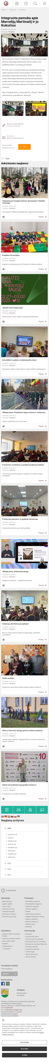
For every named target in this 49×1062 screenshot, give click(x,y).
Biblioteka (29, 927)
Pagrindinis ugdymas (32, 906)
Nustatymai (24, 1042)
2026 (9, 828)
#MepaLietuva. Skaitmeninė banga (15, 571)
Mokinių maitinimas (32, 921)
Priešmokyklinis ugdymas (34, 904)
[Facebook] (3, 984)
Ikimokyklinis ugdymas (33, 901)
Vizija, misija (6, 906)
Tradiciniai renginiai (8, 911)
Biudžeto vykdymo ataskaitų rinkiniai (11, 935)
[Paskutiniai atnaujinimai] (26, 3)
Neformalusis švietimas (33, 914)
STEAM (28, 911)
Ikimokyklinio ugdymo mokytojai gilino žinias (19, 360)
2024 (9, 869)
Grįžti (7, 158)
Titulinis (3, 10)
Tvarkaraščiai (11, 890)
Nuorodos (29, 934)
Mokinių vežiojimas (32, 919)
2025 (9, 863)
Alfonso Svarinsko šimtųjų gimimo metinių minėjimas (22, 730)
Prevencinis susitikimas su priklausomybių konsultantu (23, 465)
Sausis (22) (11, 857)
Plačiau (41, 217)
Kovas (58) (11, 851)
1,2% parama (6, 949)
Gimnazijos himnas (8, 909)
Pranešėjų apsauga (32, 946)
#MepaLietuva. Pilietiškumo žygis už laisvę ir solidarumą (23, 412)
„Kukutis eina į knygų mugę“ (12, 308)
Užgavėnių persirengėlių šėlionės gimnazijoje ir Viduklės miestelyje (23, 202)
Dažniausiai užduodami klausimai (36, 944)
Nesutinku (24, 1049)
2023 (9, 875)
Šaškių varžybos (8, 678)
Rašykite (6, 974)
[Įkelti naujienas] (17, 3)
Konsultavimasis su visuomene (36, 941)
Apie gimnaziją (7, 901)
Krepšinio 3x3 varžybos (11, 255)
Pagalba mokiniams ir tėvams (35, 916)
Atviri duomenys (31, 957)
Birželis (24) (12, 841)
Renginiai (22, 10)
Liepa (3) (10, 838)
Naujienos (12, 10)
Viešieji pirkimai (7, 946)
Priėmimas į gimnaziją (9, 916)
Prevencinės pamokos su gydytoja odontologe (20, 519)
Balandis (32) (12, 847)
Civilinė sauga (30, 952)
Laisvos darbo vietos (32, 936)
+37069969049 (8, 1008)
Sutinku (24, 1055)
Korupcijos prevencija (32, 949)
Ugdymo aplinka (7, 904)
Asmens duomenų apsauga (34, 939)
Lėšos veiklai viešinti (8, 941)
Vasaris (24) (12, 854)
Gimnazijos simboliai (8, 914)
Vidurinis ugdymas (31, 909)
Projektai (5, 943)
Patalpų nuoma (30, 924)
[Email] (8, 984)
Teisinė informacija (32, 954)
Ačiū (23, 147)
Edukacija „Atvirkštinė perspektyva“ (15, 624)
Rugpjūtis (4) (12, 834)
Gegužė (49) (12, 844)
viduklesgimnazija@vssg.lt (13, 1010)
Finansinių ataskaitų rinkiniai (11, 938)
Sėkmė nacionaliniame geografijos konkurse (19, 785)
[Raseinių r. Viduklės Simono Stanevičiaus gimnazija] (6, 3)
